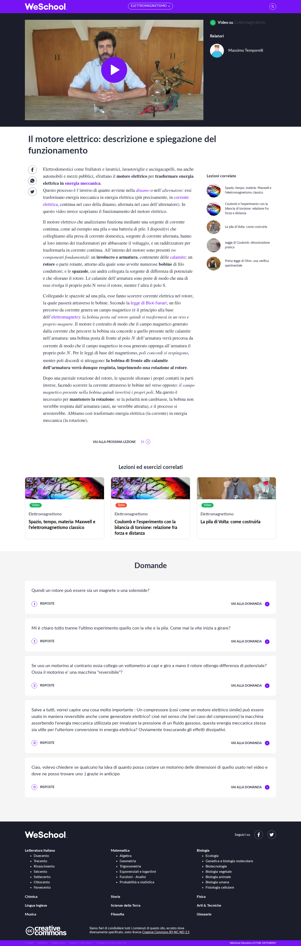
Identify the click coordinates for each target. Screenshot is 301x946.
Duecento (41, 856)
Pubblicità (42, 943)
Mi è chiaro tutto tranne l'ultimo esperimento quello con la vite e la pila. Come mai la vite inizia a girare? (131, 628)
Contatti (29, 943)
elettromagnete (64, 317)
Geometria (128, 861)
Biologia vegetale (219, 871)
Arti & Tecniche (209, 905)
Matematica (120, 850)
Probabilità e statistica (137, 882)
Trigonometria (130, 866)
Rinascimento (44, 866)
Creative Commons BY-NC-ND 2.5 (166, 932)
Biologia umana (217, 882)
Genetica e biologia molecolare (229, 861)
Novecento (42, 887)
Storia (115, 896)
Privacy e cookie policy (80, 943)
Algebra (126, 856)
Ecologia (212, 856)
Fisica (201, 896)
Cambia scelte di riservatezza (111, 943)
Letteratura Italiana (40, 850)
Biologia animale (218, 877)
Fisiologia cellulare (220, 887)
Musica (30, 914)
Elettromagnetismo (249, 23)
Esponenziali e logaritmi (138, 871)
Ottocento (42, 882)
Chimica (31, 896)
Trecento (40, 861)
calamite (178, 257)
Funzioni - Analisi (133, 877)
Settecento (42, 877)
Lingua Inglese (36, 905)
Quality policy (58, 943)
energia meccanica (82, 183)
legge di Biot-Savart (149, 303)
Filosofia (117, 914)
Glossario (204, 914)
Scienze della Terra (125, 905)
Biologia (203, 850)
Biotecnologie (216, 866)
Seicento (40, 871)
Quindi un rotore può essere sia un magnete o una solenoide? (90, 590)
